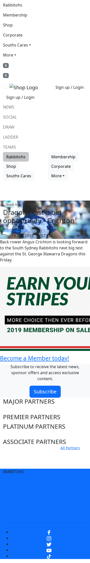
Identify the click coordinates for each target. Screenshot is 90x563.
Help (42, 493)
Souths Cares (15, 45)
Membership (15, 15)
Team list (12, 204)
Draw (8, 127)
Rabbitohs (12, 5)
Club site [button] (15, 453)
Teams (9, 147)
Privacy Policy (61, 483)
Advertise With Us (30, 503)
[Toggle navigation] (6, 87)
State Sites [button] (18, 463)
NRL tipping (66, 503)
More (8, 55)
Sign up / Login (70, 87)
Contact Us (64, 493)
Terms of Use (28, 483)
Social (10, 117)
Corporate (12, 35)
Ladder (10, 137)
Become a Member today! (34, 358)
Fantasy (45, 513)
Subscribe (45, 391)
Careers (22, 493)
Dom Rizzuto (15, 230)
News (8, 107)
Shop (8, 25)
